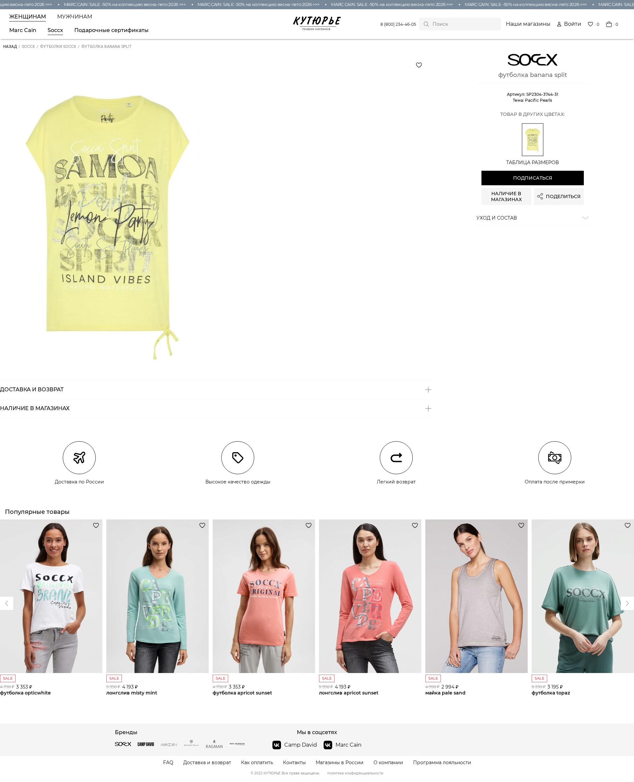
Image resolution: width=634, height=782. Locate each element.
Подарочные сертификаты (111, 30)
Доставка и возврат (207, 762)
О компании (388, 762)
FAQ (168, 762)
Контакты (294, 762)
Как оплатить (257, 762)
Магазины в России (340, 762)
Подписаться (532, 178)
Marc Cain (22, 30)
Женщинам (27, 17)
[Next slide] (6, 603)
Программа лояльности (442, 762)
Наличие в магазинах (506, 196)
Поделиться (563, 196)
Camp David (300, 745)
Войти (572, 24)
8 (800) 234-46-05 (398, 24)
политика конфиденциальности (355, 773)
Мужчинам (74, 17)
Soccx (55, 30)
